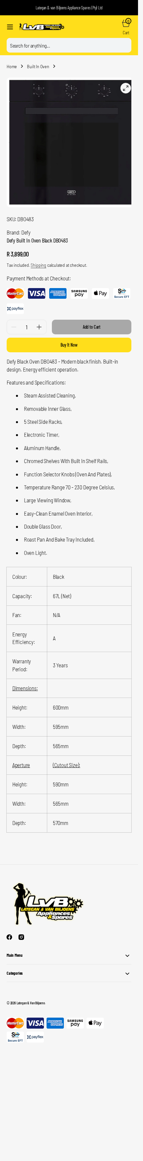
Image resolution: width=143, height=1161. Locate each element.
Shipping (38, 260)
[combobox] (69, 45)
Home (12, 66)
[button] (10, 27)
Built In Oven (38, 66)
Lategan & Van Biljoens (31, 998)
